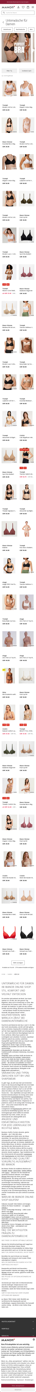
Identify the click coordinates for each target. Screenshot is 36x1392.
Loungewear (28, 1154)
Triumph (4, 1170)
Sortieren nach (26, 71)
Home (3, 974)
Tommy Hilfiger (27, 1170)
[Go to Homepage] (8, 7)
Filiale (4, 1070)
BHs (31, 29)
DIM (26, 1206)
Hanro (7, 1172)
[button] (16, 47)
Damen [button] (10, 974)
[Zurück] (3, 22)
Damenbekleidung (17, 1097)
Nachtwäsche (20, 29)
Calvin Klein (17, 1170)
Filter (8, 71)
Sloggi (10, 1170)
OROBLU (4, 1208)
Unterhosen (7, 29)
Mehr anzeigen (18, 963)
